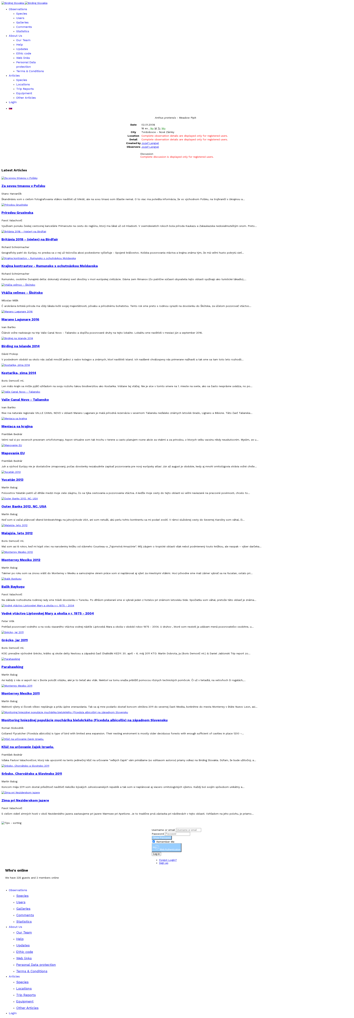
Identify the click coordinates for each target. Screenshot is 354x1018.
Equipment (24, 93)
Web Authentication (169, 849)
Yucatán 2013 (12, 480)
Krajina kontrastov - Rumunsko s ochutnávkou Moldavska (49, 266)
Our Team (23, 40)
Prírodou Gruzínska (17, 212)
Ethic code (23, 53)
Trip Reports (25, 89)
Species (21, 13)
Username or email (163, 829)
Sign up (163, 862)
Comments (24, 27)
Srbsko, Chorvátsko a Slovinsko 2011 (31, 773)
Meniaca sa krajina (17, 426)
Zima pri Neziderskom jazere (25, 800)
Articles (14, 75)
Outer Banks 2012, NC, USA (23, 506)
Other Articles (26, 97)
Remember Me (164, 841)
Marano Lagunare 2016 (20, 319)
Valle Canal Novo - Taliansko (25, 399)
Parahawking (12, 667)
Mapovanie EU (13, 453)
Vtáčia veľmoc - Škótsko (22, 293)
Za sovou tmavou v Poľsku (23, 186)
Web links (23, 58)
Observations (18, 9)
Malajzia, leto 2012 (17, 533)
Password (158, 833)
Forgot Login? (168, 859)
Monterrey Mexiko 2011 (20, 693)
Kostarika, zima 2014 (18, 373)
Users (20, 18)
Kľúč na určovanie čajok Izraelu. (27, 747)
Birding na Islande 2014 (20, 346)
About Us (15, 35)
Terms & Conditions (30, 71)
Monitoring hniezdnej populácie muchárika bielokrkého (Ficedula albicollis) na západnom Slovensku (84, 720)
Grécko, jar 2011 (14, 640)
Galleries (22, 22)
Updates (22, 49)
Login (13, 102)
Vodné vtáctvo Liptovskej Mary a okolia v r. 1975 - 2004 (47, 613)
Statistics (22, 31)
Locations (23, 84)
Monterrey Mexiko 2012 (20, 560)
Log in (156, 854)
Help (19, 44)
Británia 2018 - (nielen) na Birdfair (29, 239)
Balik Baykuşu (13, 586)
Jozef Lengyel (150, 143)
